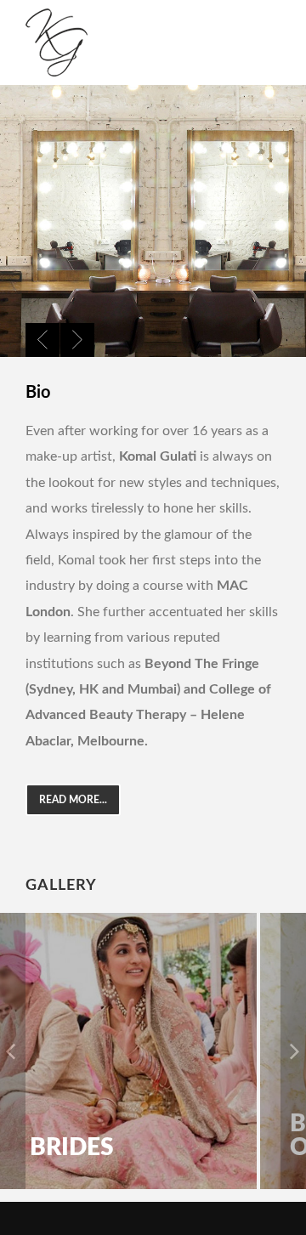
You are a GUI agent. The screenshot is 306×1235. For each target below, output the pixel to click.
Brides (72, 1147)
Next (77, 340)
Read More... (73, 800)
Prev (43, 340)
